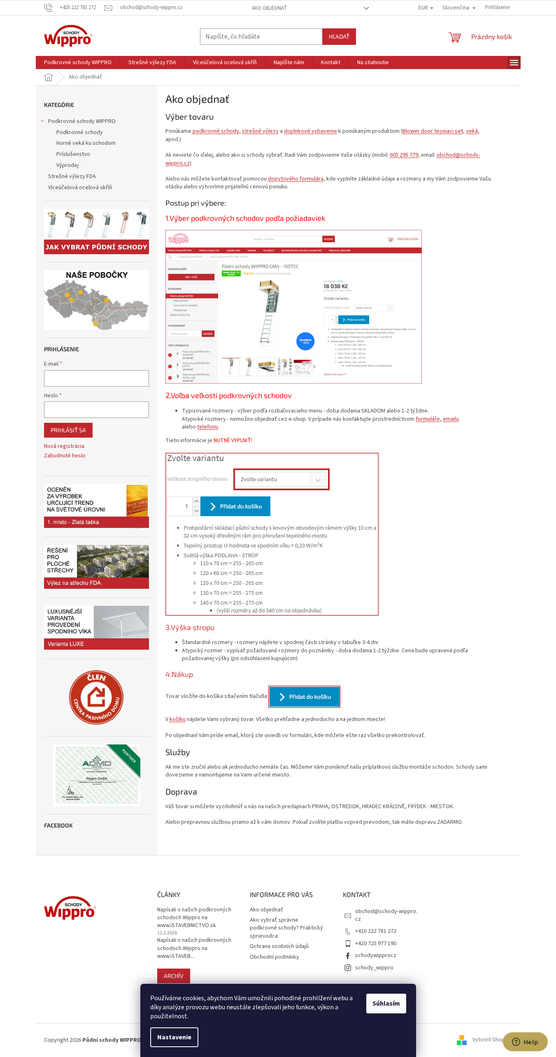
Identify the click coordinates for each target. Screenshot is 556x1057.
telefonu (207, 427)
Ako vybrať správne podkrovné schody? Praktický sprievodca (286, 928)
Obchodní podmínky (274, 957)
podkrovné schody (216, 131)
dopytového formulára (295, 179)
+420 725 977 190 (375, 943)
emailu (451, 419)
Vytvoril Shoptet (492, 1040)
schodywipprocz (375, 955)
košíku (178, 719)
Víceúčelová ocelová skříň (80, 187)
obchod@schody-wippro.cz (386, 915)
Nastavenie (174, 1037)
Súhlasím (386, 1003)
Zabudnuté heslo (65, 456)
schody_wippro (374, 968)
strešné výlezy (260, 131)
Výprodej (67, 165)
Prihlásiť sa (68, 430)
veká (472, 131)
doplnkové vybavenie (310, 131)
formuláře (428, 419)
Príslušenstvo (73, 154)
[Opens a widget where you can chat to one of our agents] (525, 1042)
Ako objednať (269, 8)
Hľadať (339, 36)
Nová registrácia (64, 446)
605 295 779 (404, 155)
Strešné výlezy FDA (72, 176)
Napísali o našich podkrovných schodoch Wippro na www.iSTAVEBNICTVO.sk (194, 918)
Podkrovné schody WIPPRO (82, 121)
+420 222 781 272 (375, 931)
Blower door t (432, 131)
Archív (174, 975)
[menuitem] (78, 62)
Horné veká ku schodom (86, 143)
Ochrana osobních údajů (279, 946)
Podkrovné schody (79, 132)
